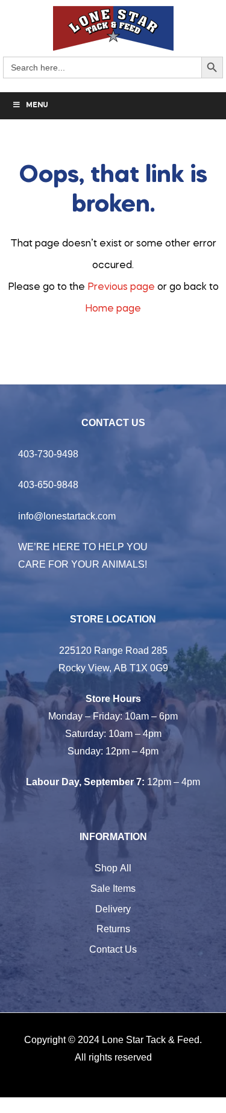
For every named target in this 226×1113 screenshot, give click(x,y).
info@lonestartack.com (67, 515)
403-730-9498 (48, 453)
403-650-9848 (48, 484)
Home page (113, 309)
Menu (37, 105)
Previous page (121, 287)
